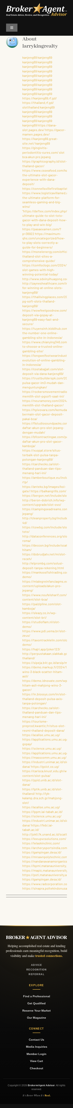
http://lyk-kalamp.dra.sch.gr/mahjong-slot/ (42, 798)
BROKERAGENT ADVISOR (36, 937)
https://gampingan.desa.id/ (41, 852)
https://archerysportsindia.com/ (45, 848)
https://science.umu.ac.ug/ (41, 748)
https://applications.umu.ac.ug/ (45, 753)
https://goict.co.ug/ (45, 766)
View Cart (36, 1061)
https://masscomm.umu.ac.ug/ (44, 757)
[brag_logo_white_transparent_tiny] (36, 4)
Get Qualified (36, 1003)
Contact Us (36, 1039)
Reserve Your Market (36, 1010)
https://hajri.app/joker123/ (41, 649)
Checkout (36, 1068)
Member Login (36, 1054)
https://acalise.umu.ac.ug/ (41, 735)
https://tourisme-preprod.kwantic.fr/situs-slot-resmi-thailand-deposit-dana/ (43, 725)
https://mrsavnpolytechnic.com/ (45, 857)
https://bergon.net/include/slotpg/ (47, 495)
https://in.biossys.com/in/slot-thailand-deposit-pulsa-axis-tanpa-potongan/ (44, 698)
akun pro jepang (39, 157)
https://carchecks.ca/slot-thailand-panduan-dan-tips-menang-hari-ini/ (42, 468)
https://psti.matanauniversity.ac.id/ (47, 875)
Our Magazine (36, 1017)
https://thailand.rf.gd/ (38, 102)
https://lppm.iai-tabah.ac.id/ (42, 812)
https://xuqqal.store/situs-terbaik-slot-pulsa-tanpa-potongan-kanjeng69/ (41, 454)
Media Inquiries (36, 1046)
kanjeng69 (29, 57)
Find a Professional (36, 996)
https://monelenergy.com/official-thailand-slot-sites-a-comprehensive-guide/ (46, 256)
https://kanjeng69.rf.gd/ (39, 98)
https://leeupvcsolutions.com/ (44, 839)
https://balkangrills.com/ (48, 491)
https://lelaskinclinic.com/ (41, 843)
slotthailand (30, 107)
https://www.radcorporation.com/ (46, 884)
